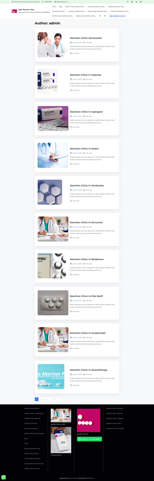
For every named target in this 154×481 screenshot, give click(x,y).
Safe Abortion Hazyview (32, 458)
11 (53, 399)
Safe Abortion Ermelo (31, 453)
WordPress (91, 478)
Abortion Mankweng (31, 428)
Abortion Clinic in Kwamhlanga (88, 369)
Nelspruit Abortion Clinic (32, 448)
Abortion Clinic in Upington (86, 111)
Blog (26, 438)
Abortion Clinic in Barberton (87, 259)
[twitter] (136, 1)
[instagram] (132, 1)
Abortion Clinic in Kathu (84, 148)
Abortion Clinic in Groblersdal (87, 333)
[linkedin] (140, 1)
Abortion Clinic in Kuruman (86, 222)
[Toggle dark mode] (104, 16)
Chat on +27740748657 (91, 439)
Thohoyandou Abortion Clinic (34, 463)
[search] (99, 16)
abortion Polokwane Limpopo (34, 433)
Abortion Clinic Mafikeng (32, 418)
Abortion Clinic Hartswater (86, 38)
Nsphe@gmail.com (62, 2)
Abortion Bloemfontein (31, 408)
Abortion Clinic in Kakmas (85, 74)
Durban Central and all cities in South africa (26, 2)
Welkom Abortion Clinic (32, 468)
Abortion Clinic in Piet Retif (86, 296)
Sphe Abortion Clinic (26, 10)
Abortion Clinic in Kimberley (87, 185)
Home (26, 443)
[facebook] (127, 1)
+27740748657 (48, 2)
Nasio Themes (73, 478)
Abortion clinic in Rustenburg (33, 413)
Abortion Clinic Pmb (30, 423)
